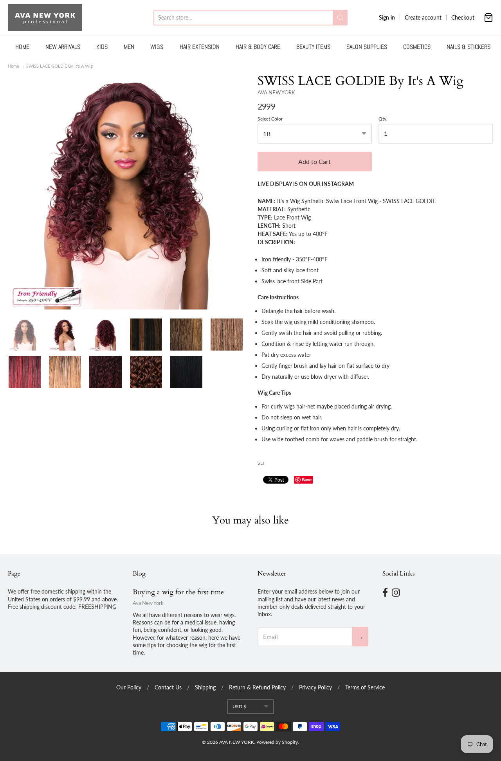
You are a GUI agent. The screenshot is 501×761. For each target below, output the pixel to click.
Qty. (382, 119)
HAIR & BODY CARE (258, 47)
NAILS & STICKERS (468, 47)
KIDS (102, 47)
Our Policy (128, 687)
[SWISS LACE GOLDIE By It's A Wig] (125, 191)
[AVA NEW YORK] (45, 17)
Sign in (387, 17)
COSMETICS (417, 47)
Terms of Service (365, 687)
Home (13, 65)
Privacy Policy (315, 687)
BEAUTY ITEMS (313, 47)
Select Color (270, 119)
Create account (423, 17)
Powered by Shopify (277, 742)
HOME (22, 47)
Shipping (205, 687)
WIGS (156, 47)
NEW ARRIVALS (62, 47)
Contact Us (168, 687)
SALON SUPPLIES (366, 47)
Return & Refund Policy (257, 687)
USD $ (239, 706)
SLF (261, 463)
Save (307, 479)
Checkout (462, 17)
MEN (129, 47)
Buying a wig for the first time (178, 592)
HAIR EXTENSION (200, 47)
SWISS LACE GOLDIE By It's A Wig (59, 65)
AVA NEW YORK (276, 92)
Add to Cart (314, 161)
